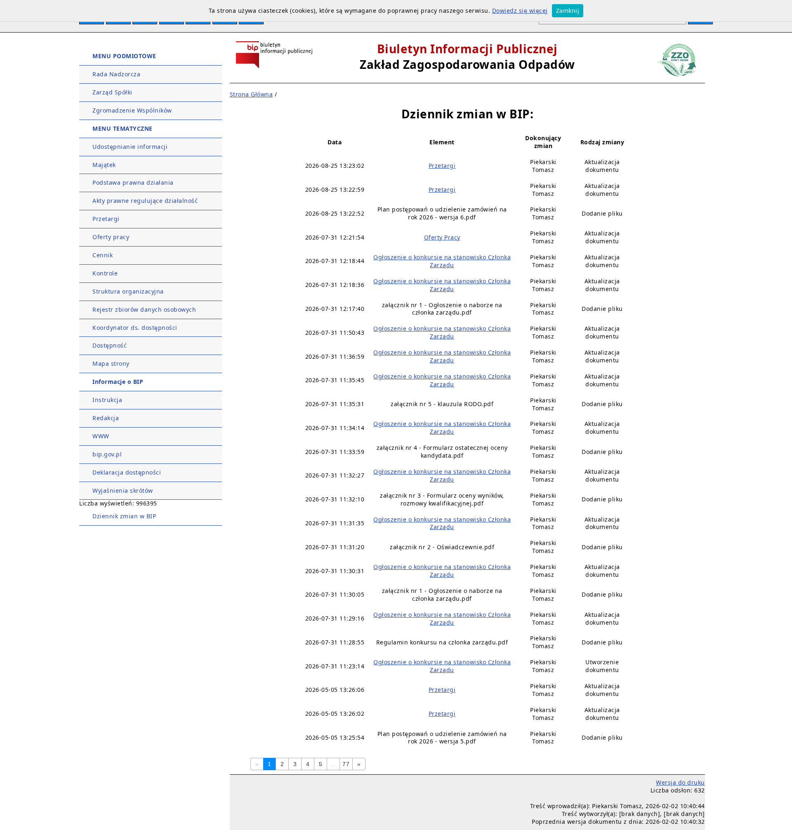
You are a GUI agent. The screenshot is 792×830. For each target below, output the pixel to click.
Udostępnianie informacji (129, 146)
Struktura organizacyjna (128, 291)
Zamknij (568, 10)
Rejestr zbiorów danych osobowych (144, 309)
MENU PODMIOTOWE (124, 56)
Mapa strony (111, 363)
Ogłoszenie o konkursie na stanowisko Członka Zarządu (442, 261)
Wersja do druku (680, 782)
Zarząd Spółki (112, 92)
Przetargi (106, 219)
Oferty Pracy (442, 237)
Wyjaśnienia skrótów (122, 490)
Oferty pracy (110, 237)
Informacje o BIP (117, 382)
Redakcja (105, 418)
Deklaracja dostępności (126, 472)
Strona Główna (251, 94)
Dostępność (109, 345)
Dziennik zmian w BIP (124, 516)
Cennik (102, 255)
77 (345, 764)
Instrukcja (107, 400)
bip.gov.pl (107, 454)
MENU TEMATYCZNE (122, 128)
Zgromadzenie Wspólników (132, 110)
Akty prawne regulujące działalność (145, 201)
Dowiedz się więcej (520, 10)
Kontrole (105, 273)
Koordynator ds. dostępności (134, 328)
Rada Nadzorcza (116, 74)
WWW (100, 436)
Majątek (104, 165)
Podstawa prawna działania (133, 182)
